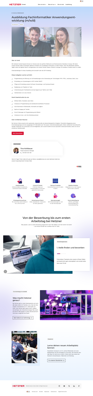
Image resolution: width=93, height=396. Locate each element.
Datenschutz (54, 391)
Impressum (46, 391)
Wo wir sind (60, 4)
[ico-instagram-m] (59, 386)
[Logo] (18, 386)
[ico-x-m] (69, 386)
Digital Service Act (62, 391)
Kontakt (41, 391)
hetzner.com (35, 391)
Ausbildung (68, 4)
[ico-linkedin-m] (74, 386)
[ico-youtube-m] (64, 386)
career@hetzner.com (41, 159)
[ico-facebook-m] (79, 386)
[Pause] (5, 271)
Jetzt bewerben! (18, 133)
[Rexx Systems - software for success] (79, 166)
